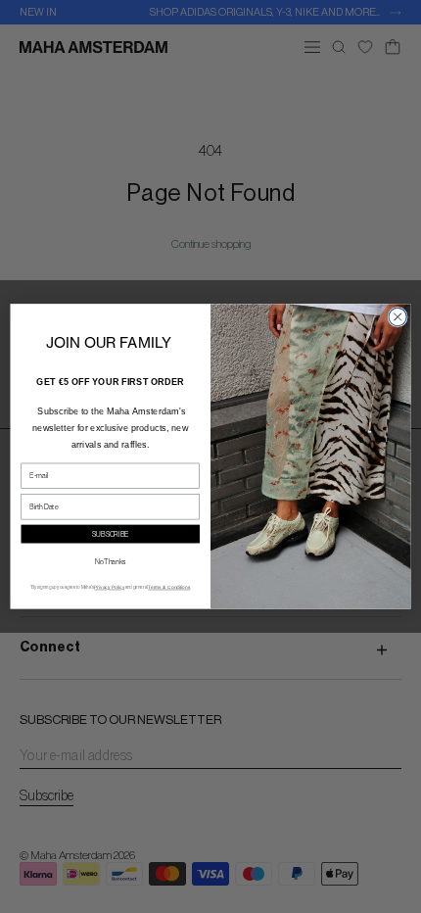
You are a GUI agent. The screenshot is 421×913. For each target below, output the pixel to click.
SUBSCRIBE (110, 534)
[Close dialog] (397, 317)
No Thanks (110, 561)
